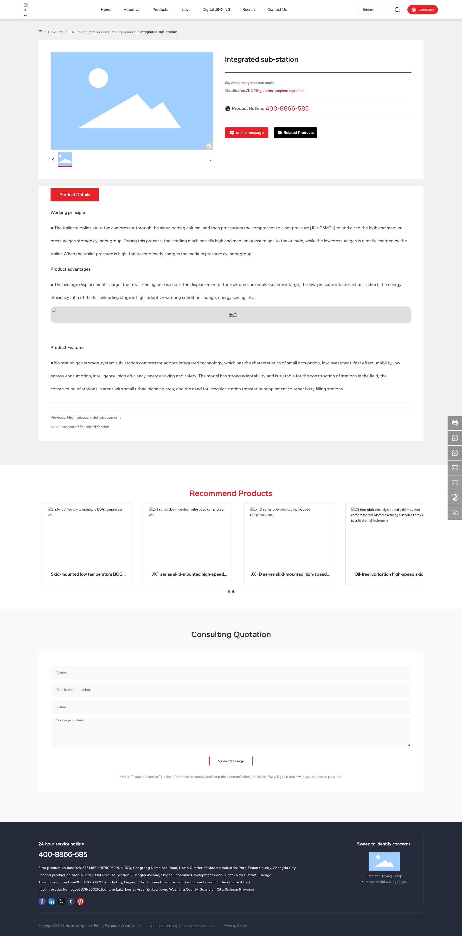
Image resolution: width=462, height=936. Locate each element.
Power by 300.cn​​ (235, 926)
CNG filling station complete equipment (103, 32)
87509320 (109, 868)
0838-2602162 (88, 882)
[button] (229, 591)
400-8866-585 (287, 108)
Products (56, 32)
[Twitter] (61, 901)
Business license (195, 926)
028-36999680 (92, 875)
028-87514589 (87, 868)
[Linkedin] (51, 901)
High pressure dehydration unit (94, 417)
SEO (213, 926)
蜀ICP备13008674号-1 (164, 926)
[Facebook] (42, 901)
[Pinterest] (80, 901)
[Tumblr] (71, 901)
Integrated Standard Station (85, 426)
